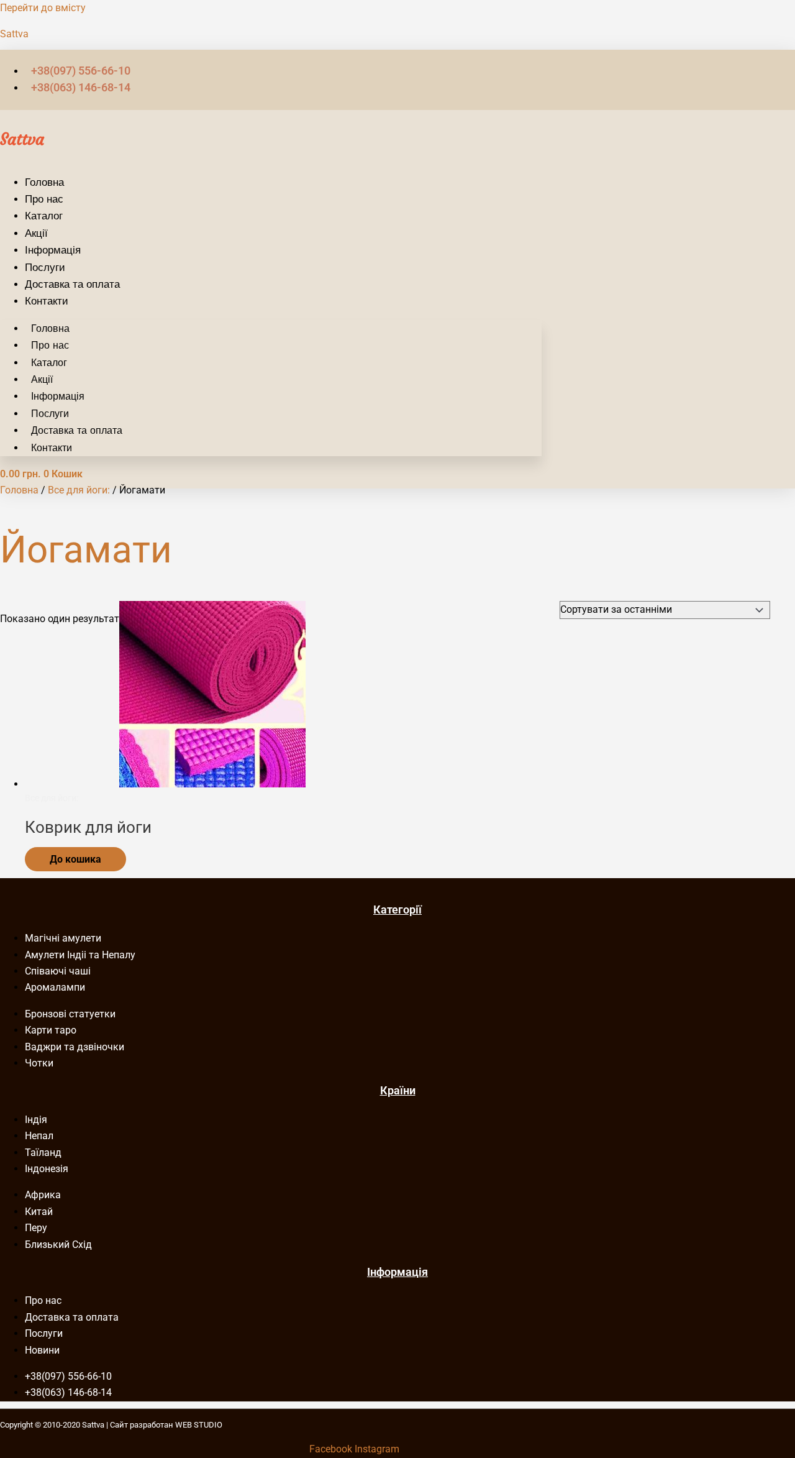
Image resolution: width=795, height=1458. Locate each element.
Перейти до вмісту (43, 8)
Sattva (14, 34)
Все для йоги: (79, 490)
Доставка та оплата (72, 284)
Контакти (46, 301)
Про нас (44, 199)
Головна (44, 182)
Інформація (53, 250)
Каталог (44, 215)
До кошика (75, 859)
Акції (36, 233)
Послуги (45, 267)
